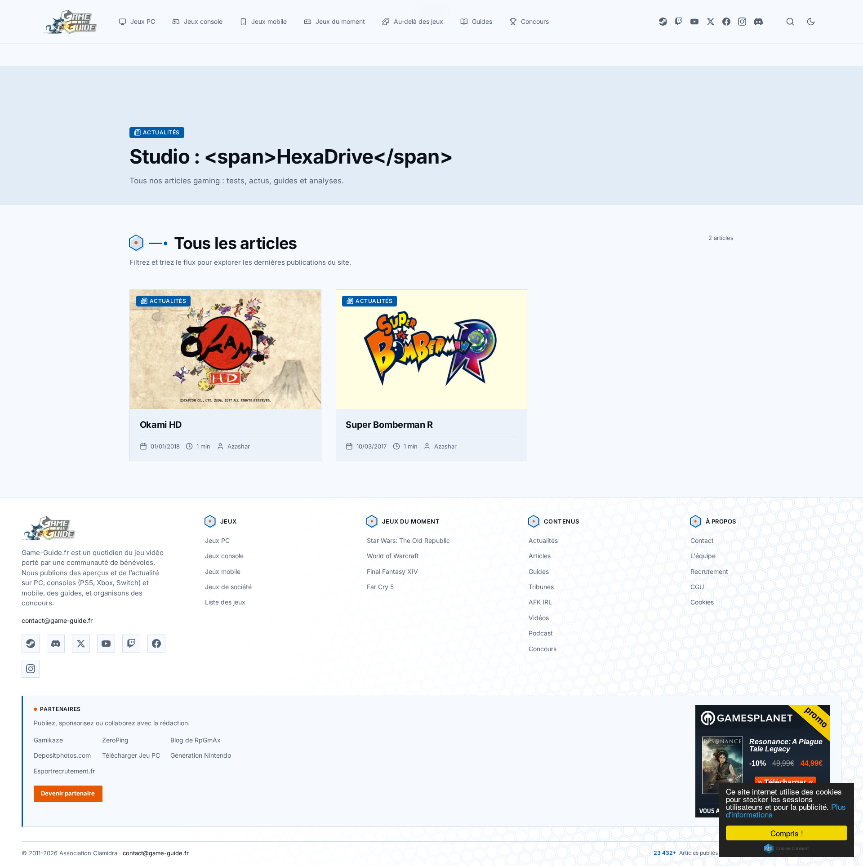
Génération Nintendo (200, 755)
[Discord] (758, 21)
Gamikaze (48, 740)
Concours (542, 649)
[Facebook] (726, 21)
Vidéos (539, 618)
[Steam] (663, 21)
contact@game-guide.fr (57, 620)
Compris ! (786, 833)
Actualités (543, 540)
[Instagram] (742, 21)
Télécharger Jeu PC (131, 755)
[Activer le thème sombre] (811, 22)
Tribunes (541, 587)
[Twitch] (679, 21)
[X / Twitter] (710, 21)
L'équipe (703, 556)
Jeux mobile (222, 571)
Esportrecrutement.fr (64, 771)
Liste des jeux (225, 602)
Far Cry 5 (380, 587)
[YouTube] (694, 21)
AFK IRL (540, 602)
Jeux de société (228, 587)
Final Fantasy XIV (392, 571)
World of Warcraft (393, 556)
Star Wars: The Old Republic (408, 540)
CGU (697, 587)
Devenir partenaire (68, 793)
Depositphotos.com (62, 755)
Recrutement (709, 571)
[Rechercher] (790, 22)
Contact (702, 540)
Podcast (541, 633)
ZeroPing (115, 740)
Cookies (702, 602)
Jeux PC (217, 540)
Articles (540, 556)
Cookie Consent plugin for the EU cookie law (786, 848)
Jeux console (224, 556)
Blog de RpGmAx (195, 740)
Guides (539, 571)
